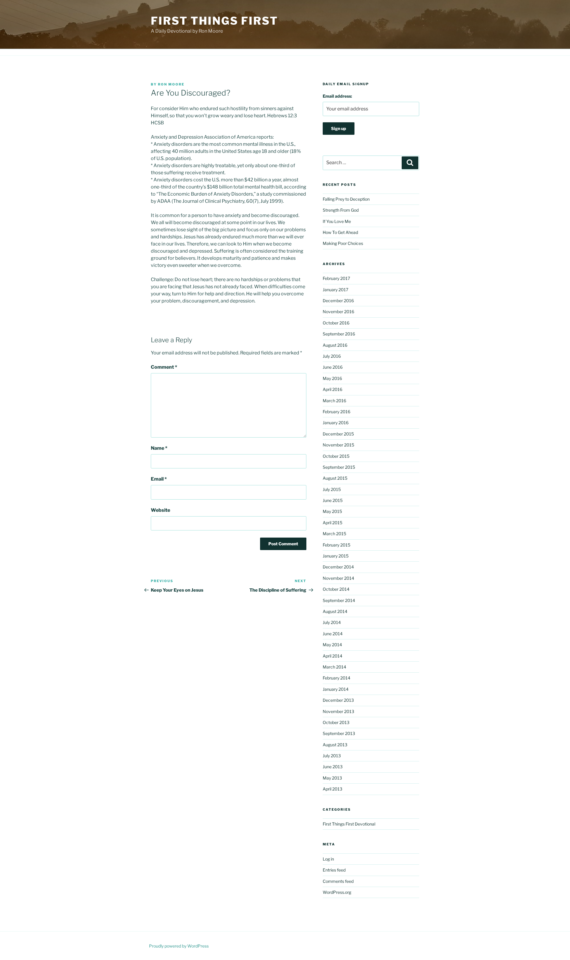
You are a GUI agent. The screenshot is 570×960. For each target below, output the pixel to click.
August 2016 (335, 345)
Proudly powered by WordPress (179, 945)
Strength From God (341, 210)
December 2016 (338, 300)
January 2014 (336, 689)
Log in (328, 858)
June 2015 (333, 500)
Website (160, 510)
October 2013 (336, 722)
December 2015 (338, 433)
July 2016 (332, 356)
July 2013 (332, 755)
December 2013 (338, 700)
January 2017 (335, 289)
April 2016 (332, 389)
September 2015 (339, 467)
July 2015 (332, 489)
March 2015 (334, 533)
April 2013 (332, 788)
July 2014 (332, 622)
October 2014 (336, 589)
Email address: (337, 96)
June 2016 (333, 367)
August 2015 (335, 478)
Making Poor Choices (343, 243)
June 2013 (333, 766)
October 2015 (336, 456)
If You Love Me (337, 221)
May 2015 (332, 511)
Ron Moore (171, 84)
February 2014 (336, 677)
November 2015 (338, 444)
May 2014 (332, 644)
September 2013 (339, 733)
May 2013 (332, 777)
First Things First (214, 20)
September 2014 (339, 600)
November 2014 (338, 578)
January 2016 (336, 422)
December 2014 (338, 566)
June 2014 (333, 633)
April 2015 (332, 522)
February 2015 (336, 544)
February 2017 (336, 278)
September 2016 (339, 333)
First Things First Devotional (349, 823)
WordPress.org (337, 892)
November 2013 (338, 711)
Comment (164, 367)
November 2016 (338, 311)
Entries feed (334, 869)
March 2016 (334, 400)
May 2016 (332, 378)
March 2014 (334, 666)
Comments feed (338, 881)
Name (159, 448)
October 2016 (336, 322)
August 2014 (335, 611)
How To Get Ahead (340, 232)
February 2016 (336, 411)
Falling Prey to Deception (346, 199)
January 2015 (336, 555)
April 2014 (332, 655)
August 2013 (335, 744)
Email (159, 479)
